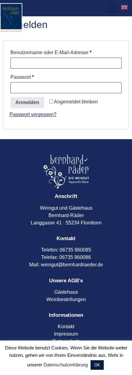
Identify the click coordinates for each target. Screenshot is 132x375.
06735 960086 (75, 257)
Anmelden (27, 102)
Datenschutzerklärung (66, 364)
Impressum (66, 334)
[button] (112, 8)
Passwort (34, 76)
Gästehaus (66, 292)
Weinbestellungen (66, 299)
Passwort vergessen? (33, 114)
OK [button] (97, 365)
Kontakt (66, 326)
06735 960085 (75, 249)
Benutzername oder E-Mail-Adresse (63, 51)
